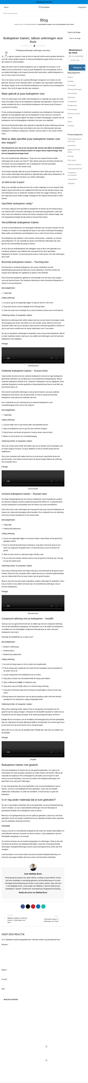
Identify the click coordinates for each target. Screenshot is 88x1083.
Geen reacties (78, 1055)
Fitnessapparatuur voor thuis (74, 140)
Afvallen (71, 81)
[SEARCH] (84, 13)
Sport (70, 122)
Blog (21, 24)
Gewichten (72, 145)
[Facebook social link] (23, 906)
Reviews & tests (74, 113)
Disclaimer (50, 1028)
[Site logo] (44, 7)
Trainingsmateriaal (75, 169)
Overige (71, 156)
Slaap (70, 117)
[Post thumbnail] (55, 1050)
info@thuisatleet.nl (9, 1023)
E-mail (5, 979)
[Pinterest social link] (33, 906)
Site (3, 989)
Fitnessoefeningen (30, 24)
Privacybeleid (51, 1024)
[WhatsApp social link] (43, 906)
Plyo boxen (72, 160)
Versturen (77, 67)
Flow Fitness (6, 1060)
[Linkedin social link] (38, 906)
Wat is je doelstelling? (76, 56)
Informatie (71, 97)
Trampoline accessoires (72, 174)
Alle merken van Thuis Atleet (13, 1065)
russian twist (34, 515)
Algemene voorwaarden (55, 1020)
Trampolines (72, 179)
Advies (70, 77)
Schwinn (5, 1056)
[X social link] (28, 906)
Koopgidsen (72, 101)
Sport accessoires (74, 164)
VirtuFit (4, 1046)
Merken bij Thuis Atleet (74, 151)
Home (16, 24)
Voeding (71, 126)
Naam (4, 970)
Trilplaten (71, 183)
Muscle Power (7, 1051)
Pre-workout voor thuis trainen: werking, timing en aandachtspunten (75, 1049)
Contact (49, 1032)
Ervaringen (72, 85)
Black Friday (50, 1036)
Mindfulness (72, 105)
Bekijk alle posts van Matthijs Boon (33, 892)
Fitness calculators (53, 1016)
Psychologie (72, 109)
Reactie (5, 944)
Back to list (33, 919)
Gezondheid (72, 93)
